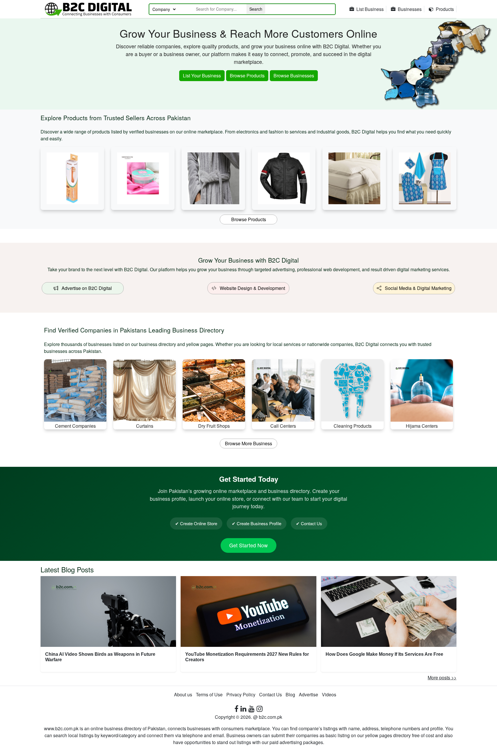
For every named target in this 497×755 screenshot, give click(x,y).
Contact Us (270, 694)
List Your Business (202, 75)
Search (255, 9)
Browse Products (247, 75)
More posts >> (442, 677)
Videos (329, 694)
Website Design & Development (250, 288)
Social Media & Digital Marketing (416, 288)
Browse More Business (248, 443)
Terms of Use (209, 694)
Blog (290, 694)
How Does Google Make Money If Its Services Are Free (384, 654)
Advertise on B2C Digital (85, 288)
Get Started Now (248, 545)
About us (183, 694)
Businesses (410, 9)
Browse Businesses (294, 75)
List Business (370, 9)
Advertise (308, 694)
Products (445, 9)
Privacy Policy (240, 694)
